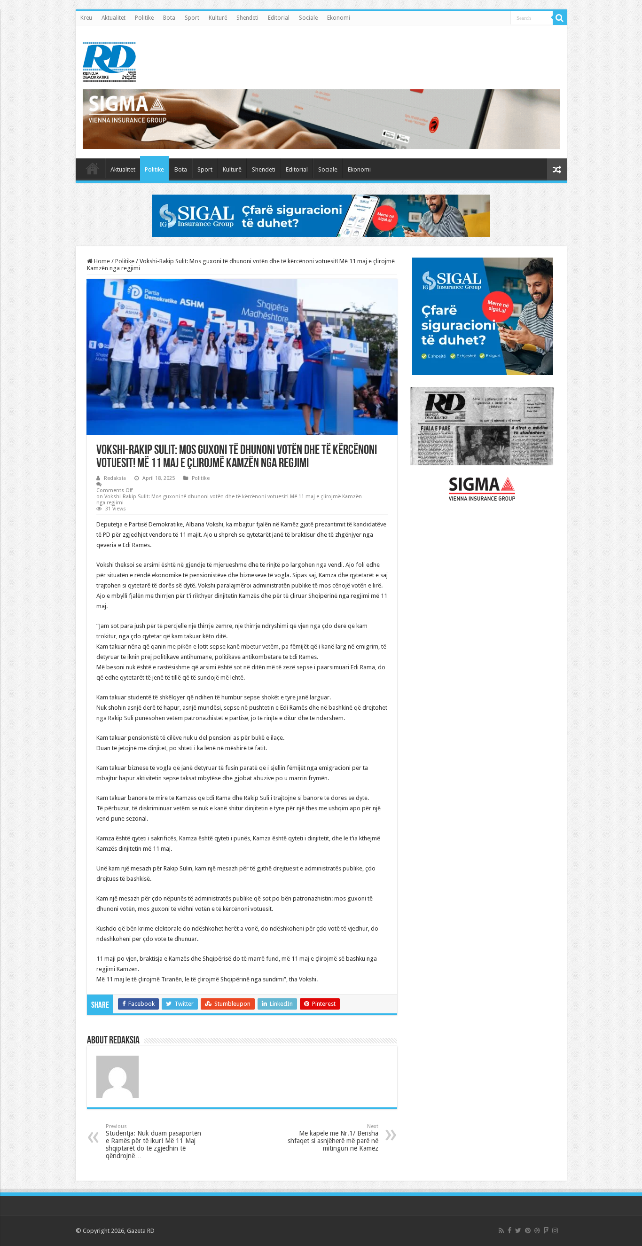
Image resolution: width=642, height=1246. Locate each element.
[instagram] (555, 1230)
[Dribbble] (537, 1230)
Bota (169, 18)
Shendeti (247, 18)
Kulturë (218, 18)
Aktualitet (113, 18)
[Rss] (501, 1230)
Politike (144, 18)
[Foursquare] (546, 1230)
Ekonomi (338, 18)
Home (101, 261)
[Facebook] (509, 1230)
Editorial (279, 18)
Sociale (308, 18)
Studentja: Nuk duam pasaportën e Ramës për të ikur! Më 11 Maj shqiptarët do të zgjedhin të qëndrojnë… (153, 1141)
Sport (192, 18)
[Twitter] (518, 1230)
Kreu (86, 18)
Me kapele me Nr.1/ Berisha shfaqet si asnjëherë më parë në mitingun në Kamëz (333, 1137)
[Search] (560, 18)
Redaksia (115, 478)
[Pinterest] (528, 1230)
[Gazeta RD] (109, 60)
